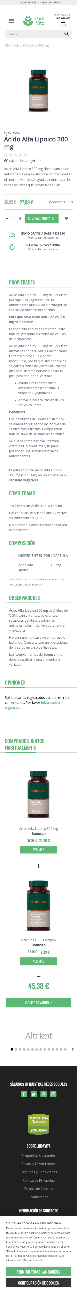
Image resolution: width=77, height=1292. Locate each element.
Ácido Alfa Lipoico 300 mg (38, 828)
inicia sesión (50, 702)
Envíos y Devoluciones (39, 1163)
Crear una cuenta (50, 2)
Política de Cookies (38, 1188)
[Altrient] (38, 1035)
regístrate (12, 707)
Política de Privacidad (39, 1180)
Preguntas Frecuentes (39, 1155)
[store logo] (34, 21)
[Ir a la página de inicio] (7, 45)
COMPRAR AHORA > (38, 1002)
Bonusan (12, 133)
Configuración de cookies (38, 1283)
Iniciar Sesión (28, 2)
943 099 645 (63, 18)
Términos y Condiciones (38, 1172)
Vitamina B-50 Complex (38, 940)
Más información (33, 1260)
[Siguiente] (73, 1049)
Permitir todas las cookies (38, 1272)
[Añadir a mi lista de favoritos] (66, 218)
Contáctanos (38, 1197)
